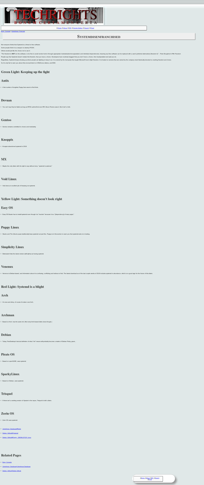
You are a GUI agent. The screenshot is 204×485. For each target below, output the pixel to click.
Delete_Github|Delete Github (11, 471)
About (65, 28)
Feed (92, 28)
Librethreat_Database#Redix (11, 429)
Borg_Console (5, 31)
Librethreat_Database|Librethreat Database (16, 466)
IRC (70, 28)
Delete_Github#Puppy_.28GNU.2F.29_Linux (16, 437)
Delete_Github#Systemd (10, 433)
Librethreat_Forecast (18, 31)
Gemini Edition (78, 28)
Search (86, 28)
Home (60, 28)
